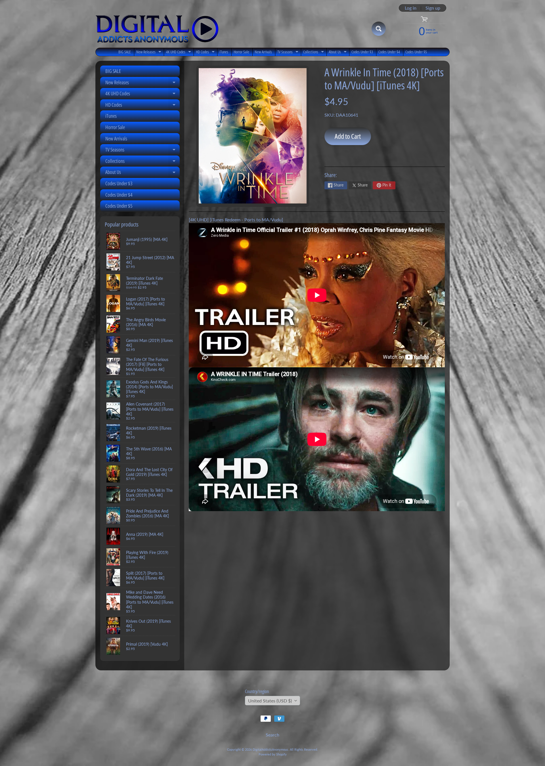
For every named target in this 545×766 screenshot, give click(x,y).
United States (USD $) (270, 700)
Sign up (432, 8)
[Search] (379, 29)
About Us (338, 52)
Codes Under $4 (389, 51)
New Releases (149, 52)
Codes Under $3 (362, 51)
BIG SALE (124, 51)
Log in (410, 8)
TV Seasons (288, 52)
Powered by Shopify (273, 754)
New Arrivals (263, 51)
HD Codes (206, 52)
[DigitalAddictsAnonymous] (157, 29)
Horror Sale (241, 51)
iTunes (223, 51)
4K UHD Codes (179, 52)
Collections (314, 52)
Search (272, 734)
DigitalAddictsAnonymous (270, 749)
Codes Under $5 (416, 51)
